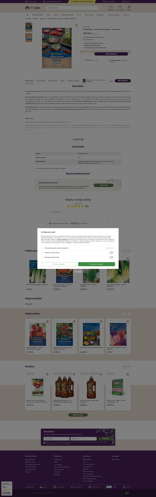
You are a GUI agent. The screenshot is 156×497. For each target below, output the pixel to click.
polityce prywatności (62, 239)
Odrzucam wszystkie (59, 264)
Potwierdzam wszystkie (96, 264)
